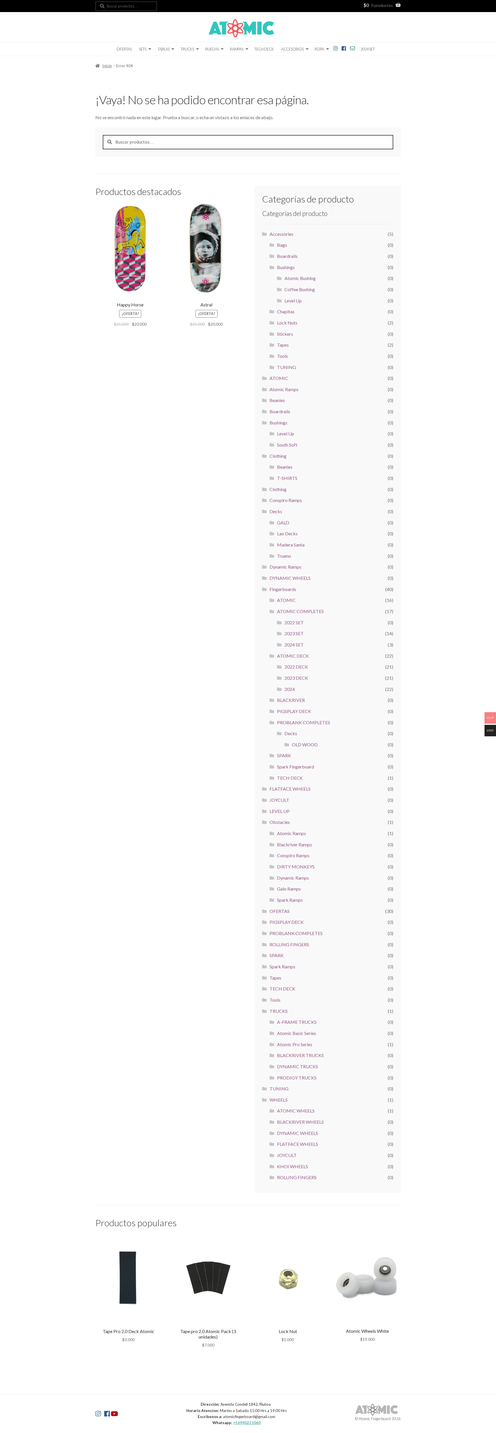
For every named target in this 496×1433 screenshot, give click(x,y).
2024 (289, 689)
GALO (283, 522)
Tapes (283, 344)
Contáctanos (352, 47)
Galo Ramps (289, 888)
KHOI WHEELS (292, 1166)
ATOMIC (279, 378)
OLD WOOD (305, 744)
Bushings (286, 267)
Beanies (277, 400)
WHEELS (279, 1099)
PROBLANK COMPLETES (303, 722)
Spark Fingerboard (295, 766)
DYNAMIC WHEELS (290, 578)
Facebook (344, 47)
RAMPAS (236, 49)
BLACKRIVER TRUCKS (300, 1055)
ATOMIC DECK (293, 655)
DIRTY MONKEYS (296, 866)
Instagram (336, 47)
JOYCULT (279, 800)
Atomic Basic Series (296, 1033)
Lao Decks (287, 533)
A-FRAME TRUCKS (297, 1022)
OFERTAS (124, 49)
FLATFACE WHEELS (290, 788)
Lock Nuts (287, 322)
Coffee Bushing (299, 289)
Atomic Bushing (300, 278)
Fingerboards (283, 589)
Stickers (285, 334)
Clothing (278, 456)
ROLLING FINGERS (289, 944)
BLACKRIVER (291, 700)
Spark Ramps (290, 900)
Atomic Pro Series (294, 1044)
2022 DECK (296, 666)
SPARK (284, 755)
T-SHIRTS (287, 478)
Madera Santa (291, 544)
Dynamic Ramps (285, 566)
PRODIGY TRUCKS (297, 1077)
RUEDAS (212, 49)
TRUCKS (187, 49)
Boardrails (287, 256)
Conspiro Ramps (286, 500)
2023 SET (294, 633)
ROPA (319, 49)
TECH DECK (264, 49)
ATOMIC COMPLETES (300, 611)
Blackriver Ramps (294, 844)
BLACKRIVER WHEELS (300, 1122)
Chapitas (285, 311)
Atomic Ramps (284, 389)
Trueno (284, 556)
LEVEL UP (280, 811)
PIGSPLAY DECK (294, 711)
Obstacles (280, 822)
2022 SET (294, 622)
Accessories (281, 234)
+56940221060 (247, 1422)
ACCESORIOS (292, 49)
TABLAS (164, 49)
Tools (282, 356)
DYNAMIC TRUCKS (297, 1066)
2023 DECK (296, 678)
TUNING (286, 367)
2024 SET (368, 49)
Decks (276, 511)
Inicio (107, 65)
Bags (282, 245)
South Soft (287, 444)
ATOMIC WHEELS (296, 1110)
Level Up (293, 300)
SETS (142, 49)
